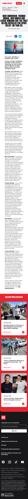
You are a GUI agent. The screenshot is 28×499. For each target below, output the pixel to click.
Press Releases (6, 9)
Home (4, 7)
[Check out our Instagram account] (10, 462)
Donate (19, 4)
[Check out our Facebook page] (3, 462)
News (15, 7)
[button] (15, 36)
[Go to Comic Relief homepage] (7, 3)
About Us (10, 7)
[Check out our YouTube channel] (22, 462)
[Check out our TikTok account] (16, 462)
